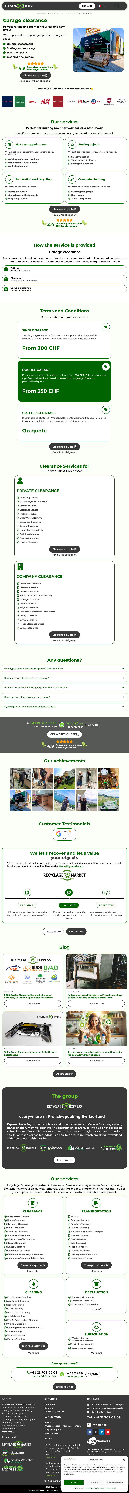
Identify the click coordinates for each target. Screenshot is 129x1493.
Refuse (94, 1482)
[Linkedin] (101, 1432)
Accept (73, 1482)
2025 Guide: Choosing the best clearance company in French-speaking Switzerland (63, 1448)
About (47, 1422)
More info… (8, 1432)
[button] (124, 1459)
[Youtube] (107, 1432)
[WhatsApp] (61, 724)
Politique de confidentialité (84, 1488)
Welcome (42, 13)
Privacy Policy (52, 1490)
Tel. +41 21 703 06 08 (104, 1417)
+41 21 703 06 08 (43, 723)
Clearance (66, 13)
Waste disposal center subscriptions (62, 1426)
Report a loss (51, 1433)
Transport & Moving (54, 1411)
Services (54, 13)
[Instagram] (95, 1432)
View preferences (115, 1482)
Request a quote (53, 1429)
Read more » (51, 1458)
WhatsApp (74, 723)
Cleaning (49, 1408)
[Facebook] (89, 1432)
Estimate (87, 6)
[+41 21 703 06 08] (28, 722)
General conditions (36, 1490)
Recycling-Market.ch (71, 866)
